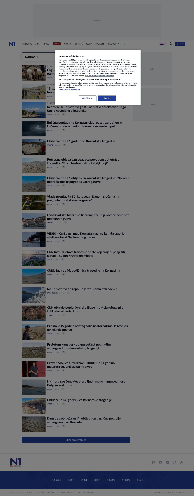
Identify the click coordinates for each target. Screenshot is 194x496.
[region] (98, 77)
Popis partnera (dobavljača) (69, 90)
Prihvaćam (107, 98)
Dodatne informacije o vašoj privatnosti (99, 76)
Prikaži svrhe (87, 98)
